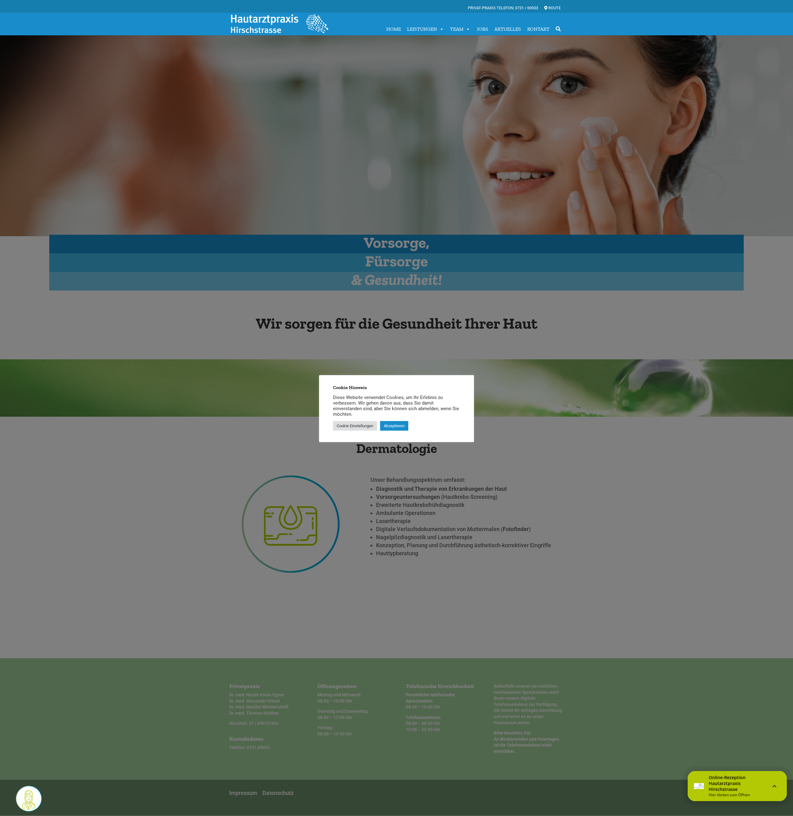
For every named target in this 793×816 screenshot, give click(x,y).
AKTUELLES (507, 29)
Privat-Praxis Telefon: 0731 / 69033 (503, 8)
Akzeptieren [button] (394, 426)
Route (554, 8)
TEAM (456, 29)
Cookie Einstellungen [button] (355, 426)
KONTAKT (538, 29)
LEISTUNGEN (422, 29)
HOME (393, 29)
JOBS (482, 29)
